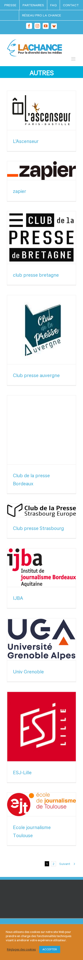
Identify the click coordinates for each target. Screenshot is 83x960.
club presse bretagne (36, 275)
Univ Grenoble (28, 671)
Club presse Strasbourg (38, 528)
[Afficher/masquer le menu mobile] (73, 58)
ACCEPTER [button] (49, 949)
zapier (19, 191)
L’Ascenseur (26, 141)
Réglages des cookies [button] (21, 949)
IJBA (18, 598)
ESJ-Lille (22, 772)
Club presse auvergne (36, 375)
